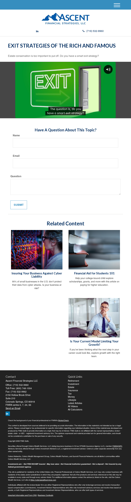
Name (16, 135)
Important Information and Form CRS (22, 495)
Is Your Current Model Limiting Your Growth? (94, 343)
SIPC (120, 446)
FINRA (115, 446)
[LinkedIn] (37, 31)
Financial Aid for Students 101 (94, 273)
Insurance (73, 390)
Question (15, 176)
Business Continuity (45, 495)
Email (16, 156)
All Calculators (75, 409)
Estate (71, 387)
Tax (70, 393)
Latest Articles (75, 403)
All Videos (73, 406)
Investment (73, 383)
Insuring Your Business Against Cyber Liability (37, 275)
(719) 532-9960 (95, 31)
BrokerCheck (63, 420)
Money (71, 396)
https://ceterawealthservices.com (43, 480)
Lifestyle (72, 399)
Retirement (73, 380)
